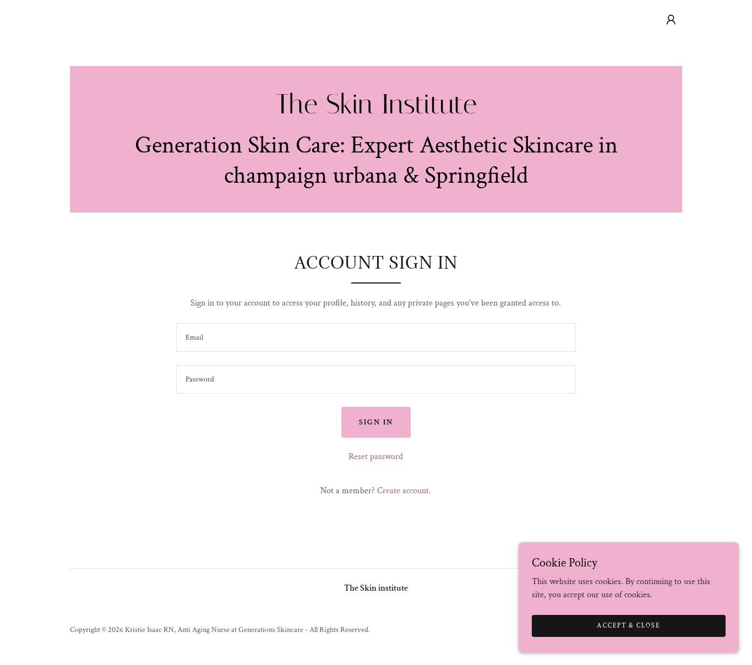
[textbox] (375, 337)
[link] (376, 111)
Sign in (376, 422)
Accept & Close (628, 626)
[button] (671, 20)
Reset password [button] (375, 456)
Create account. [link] (404, 491)
